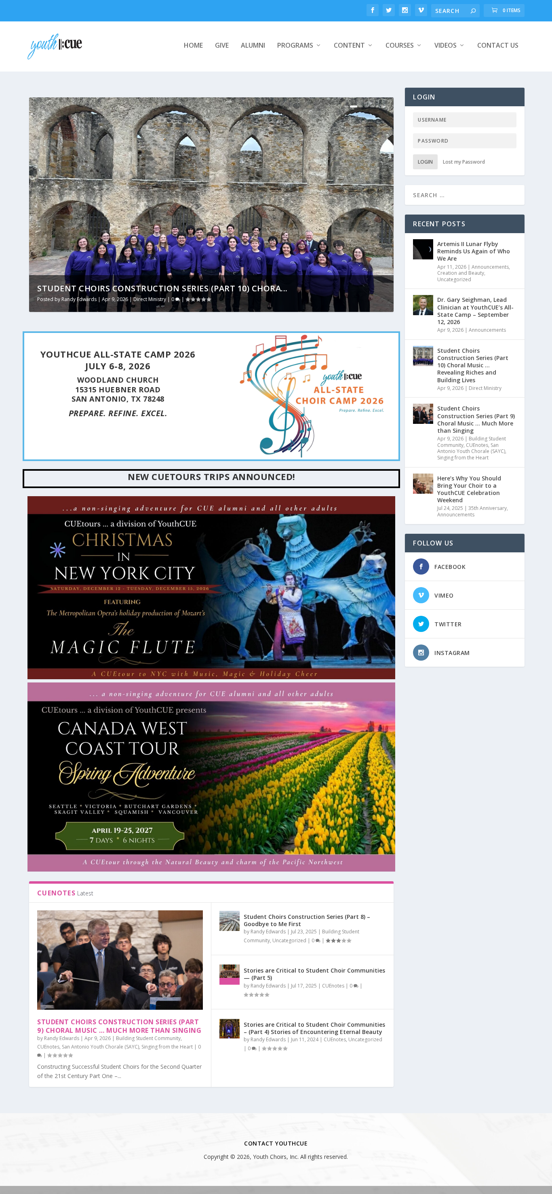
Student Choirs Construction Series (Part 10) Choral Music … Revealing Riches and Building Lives (472, 365)
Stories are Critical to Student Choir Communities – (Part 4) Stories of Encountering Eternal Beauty (314, 1028)
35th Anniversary (487, 508)
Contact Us (497, 46)
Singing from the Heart (167, 1046)
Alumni (253, 46)
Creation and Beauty (460, 273)
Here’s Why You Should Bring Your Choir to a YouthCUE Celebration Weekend (469, 489)
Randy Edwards (79, 299)
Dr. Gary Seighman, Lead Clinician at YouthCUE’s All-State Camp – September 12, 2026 (475, 311)
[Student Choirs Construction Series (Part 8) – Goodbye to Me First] (229, 921)
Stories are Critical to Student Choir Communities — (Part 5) (314, 974)
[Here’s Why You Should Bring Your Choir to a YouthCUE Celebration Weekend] (423, 484)
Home (193, 46)
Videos (445, 46)
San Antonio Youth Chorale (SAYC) (100, 1046)
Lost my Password (464, 161)
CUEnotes (48, 1046)
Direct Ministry (149, 299)
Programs (295, 46)
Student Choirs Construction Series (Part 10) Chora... (162, 288)
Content (349, 46)
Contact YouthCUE (276, 1143)
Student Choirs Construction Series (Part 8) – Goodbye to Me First (307, 920)
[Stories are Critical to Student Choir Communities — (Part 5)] (229, 974)
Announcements (490, 266)
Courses (400, 46)
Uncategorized (289, 940)
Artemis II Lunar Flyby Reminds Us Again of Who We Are (473, 251)
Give (222, 46)
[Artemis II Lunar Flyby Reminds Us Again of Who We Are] (423, 249)
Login (425, 161)
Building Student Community (148, 1038)
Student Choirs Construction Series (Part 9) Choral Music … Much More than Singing (119, 1026)
